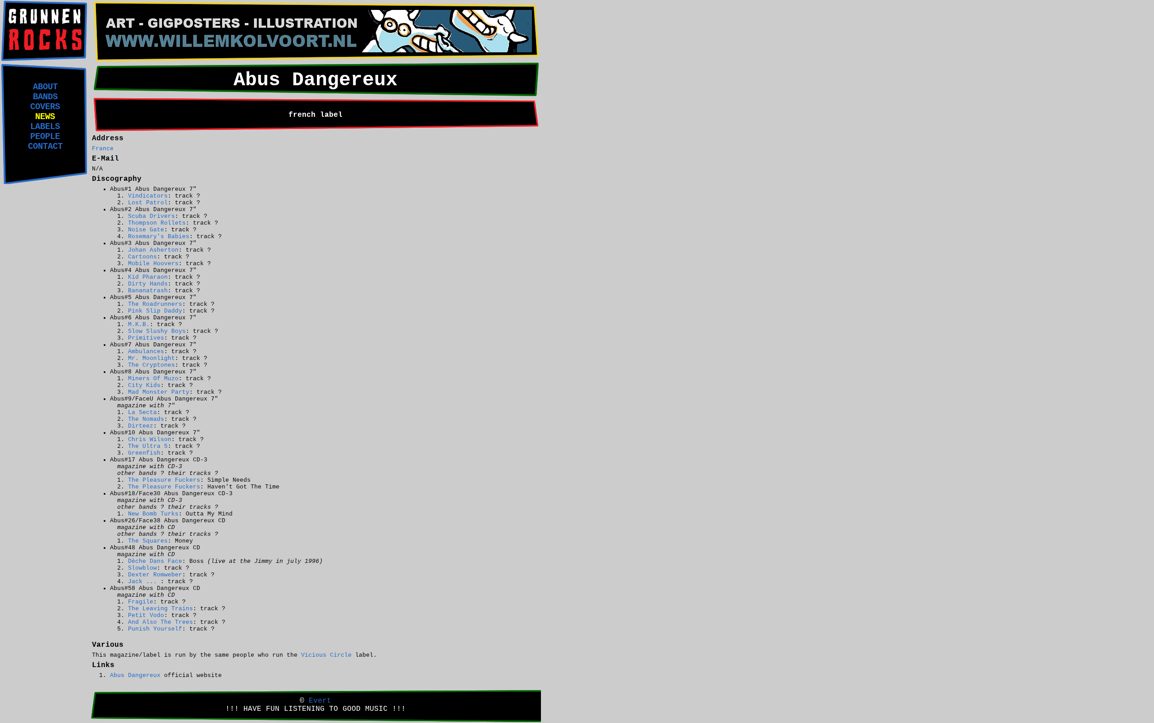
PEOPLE (45, 137)
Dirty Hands (148, 284)
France (103, 148)
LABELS (45, 127)
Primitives (146, 338)
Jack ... (144, 581)
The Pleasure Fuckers (164, 480)
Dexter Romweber (155, 574)
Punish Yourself (155, 629)
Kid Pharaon (148, 277)
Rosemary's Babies (158, 236)
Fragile (140, 602)
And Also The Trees (160, 622)
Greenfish (144, 453)
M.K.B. (139, 324)
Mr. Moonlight (151, 358)
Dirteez (140, 426)
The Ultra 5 (148, 446)
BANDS (45, 97)
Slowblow (142, 568)
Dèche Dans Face (155, 561)
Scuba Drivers (151, 216)
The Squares (148, 541)
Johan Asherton (153, 250)
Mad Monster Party (158, 392)
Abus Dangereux (135, 675)
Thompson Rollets (157, 223)
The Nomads (146, 419)
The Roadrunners (155, 304)
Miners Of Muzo (153, 378)
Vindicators (148, 196)
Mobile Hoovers (153, 263)
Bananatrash (148, 290)
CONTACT (45, 147)
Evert (320, 701)
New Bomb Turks (153, 514)
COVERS (45, 107)
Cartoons (142, 256)
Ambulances (146, 351)
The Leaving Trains (160, 608)
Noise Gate (146, 229)
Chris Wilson (149, 439)
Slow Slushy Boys (157, 331)
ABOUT (45, 87)
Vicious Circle (326, 655)
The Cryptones (151, 365)
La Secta (142, 412)
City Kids (144, 385)
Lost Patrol (148, 202)
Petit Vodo (146, 615)
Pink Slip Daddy (155, 311)
